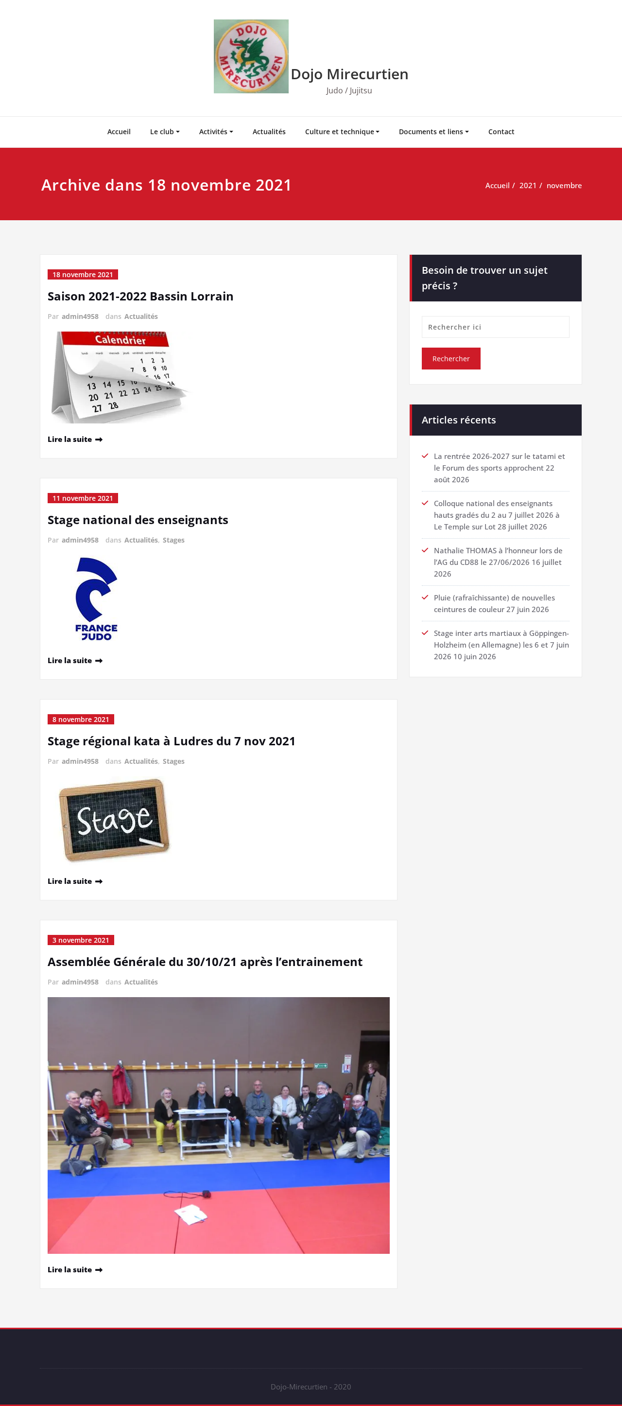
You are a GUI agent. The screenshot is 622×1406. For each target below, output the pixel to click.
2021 (528, 185)
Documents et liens (431, 131)
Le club (162, 131)
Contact (501, 131)
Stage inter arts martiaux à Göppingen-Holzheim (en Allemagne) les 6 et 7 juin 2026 (501, 644)
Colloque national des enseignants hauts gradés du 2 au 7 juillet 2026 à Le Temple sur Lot (497, 514)
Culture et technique (339, 131)
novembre (564, 185)
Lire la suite (70, 439)
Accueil (119, 131)
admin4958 (80, 316)
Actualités (269, 131)
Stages (174, 540)
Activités (213, 131)
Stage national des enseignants (138, 519)
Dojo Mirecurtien (350, 74)
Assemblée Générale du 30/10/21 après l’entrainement (205, 961)
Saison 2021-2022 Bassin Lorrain (141, 296)
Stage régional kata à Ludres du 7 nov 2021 (172, 741)
